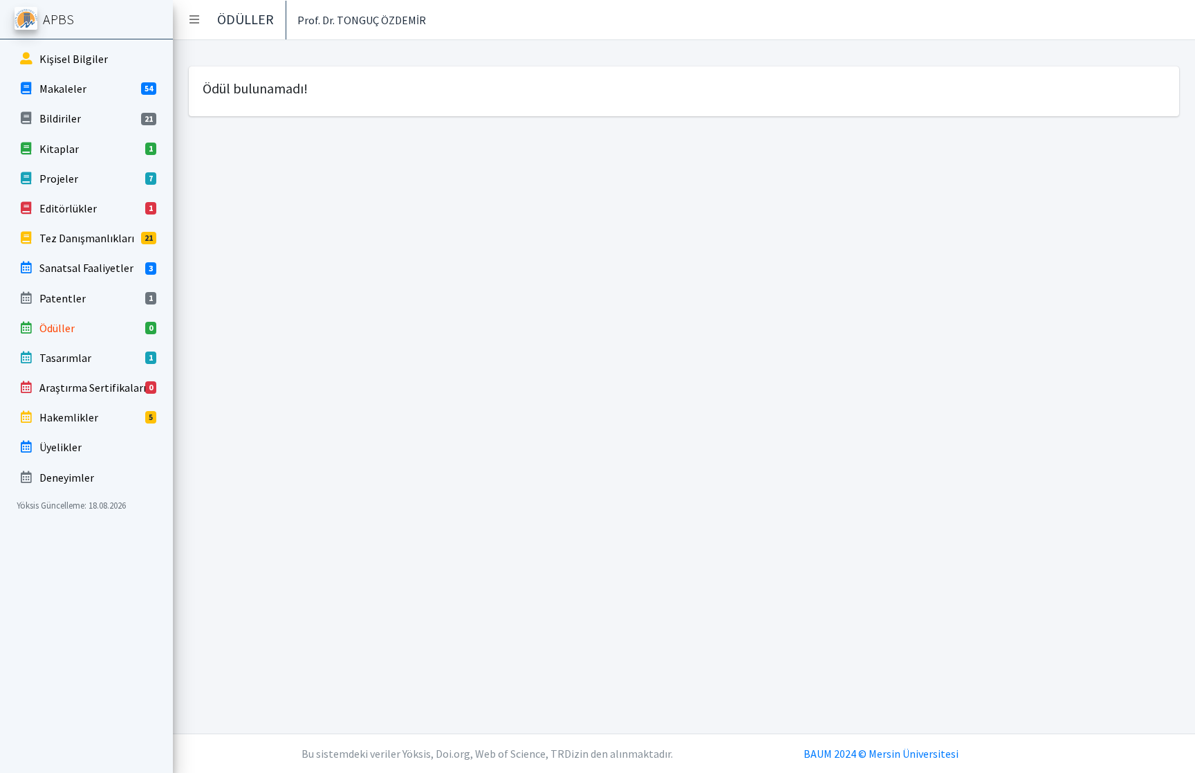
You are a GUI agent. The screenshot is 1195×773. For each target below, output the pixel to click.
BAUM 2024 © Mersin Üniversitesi (881, 754)
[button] (194, 19)
